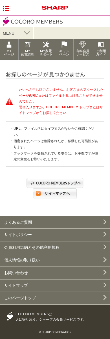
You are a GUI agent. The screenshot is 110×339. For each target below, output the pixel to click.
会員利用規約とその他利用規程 (32, 247)
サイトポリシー (18, 234)
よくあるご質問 (18, 222)
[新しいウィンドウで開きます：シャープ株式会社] (55, 10)
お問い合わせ (16, 272)
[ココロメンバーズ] (31, 25)
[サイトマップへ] (55, 199)
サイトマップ (16, 285)
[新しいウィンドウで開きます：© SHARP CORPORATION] (55, 330)
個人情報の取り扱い (22, 260)
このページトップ (20, 298)
